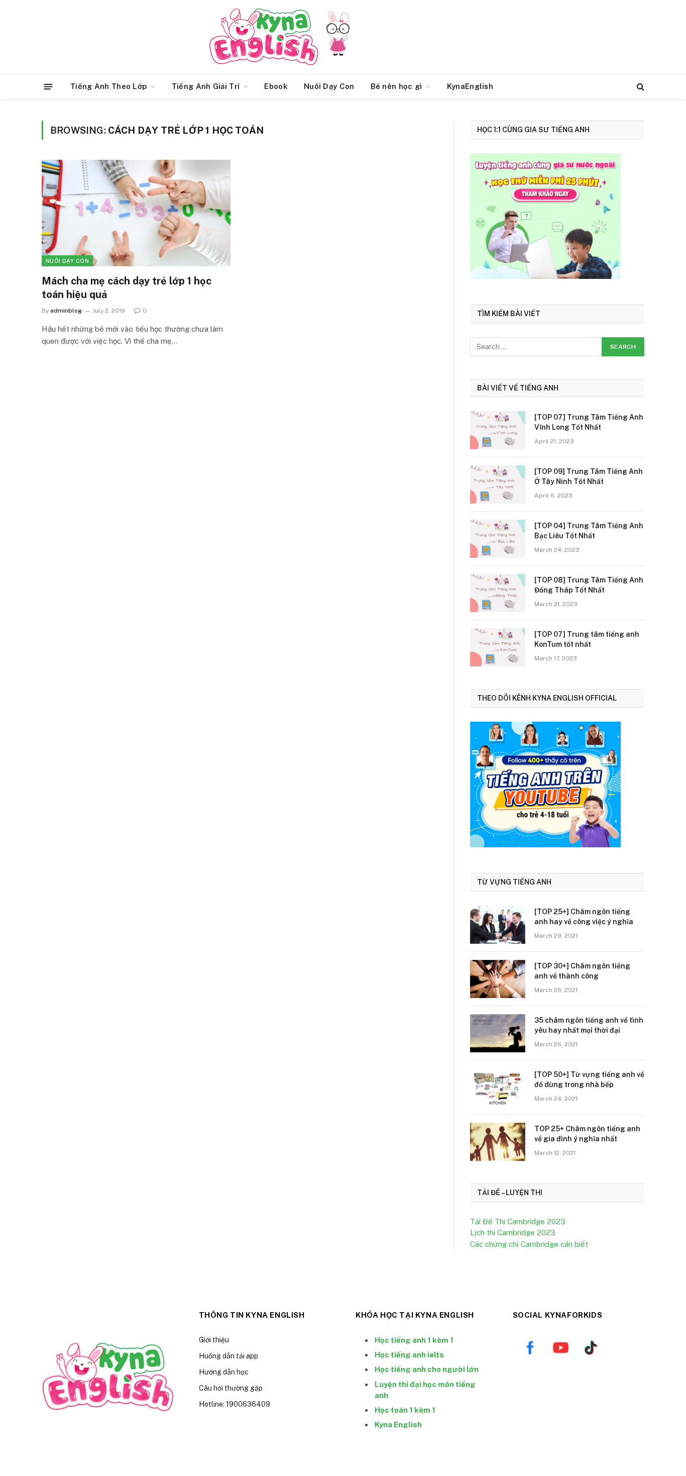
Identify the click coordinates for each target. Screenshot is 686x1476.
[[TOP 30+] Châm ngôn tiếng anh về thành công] (497, 979)
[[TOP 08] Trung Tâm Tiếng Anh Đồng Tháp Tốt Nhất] (497, 593)
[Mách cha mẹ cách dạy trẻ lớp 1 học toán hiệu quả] (136, 213)
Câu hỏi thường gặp (231, 1388)
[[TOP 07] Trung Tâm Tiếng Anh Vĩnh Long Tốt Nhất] (497, 430)
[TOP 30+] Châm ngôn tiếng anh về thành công (582, 971)
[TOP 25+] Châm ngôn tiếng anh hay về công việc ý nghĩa (583, 917)
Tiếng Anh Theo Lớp (108, 86)
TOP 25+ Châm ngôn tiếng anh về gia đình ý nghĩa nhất (587, 1134)
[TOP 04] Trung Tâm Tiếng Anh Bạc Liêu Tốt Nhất (588, 531)
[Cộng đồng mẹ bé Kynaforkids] (264, 36)
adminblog (66, 310)
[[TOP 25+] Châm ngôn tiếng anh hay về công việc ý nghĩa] (497, 925)
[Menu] (48, 86)
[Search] (639, 86)
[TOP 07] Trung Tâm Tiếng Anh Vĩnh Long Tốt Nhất (588, 422)
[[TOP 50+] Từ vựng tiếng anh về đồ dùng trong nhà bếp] (497, 1087)
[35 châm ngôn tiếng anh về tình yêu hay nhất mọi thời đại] (497, 1033)
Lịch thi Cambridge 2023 (512, 1232)
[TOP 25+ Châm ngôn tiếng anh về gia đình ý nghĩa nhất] (497, 1142)
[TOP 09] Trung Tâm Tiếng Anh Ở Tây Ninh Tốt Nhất (588, 476)
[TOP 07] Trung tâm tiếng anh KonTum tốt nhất (586, 639)
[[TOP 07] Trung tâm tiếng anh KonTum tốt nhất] (497, 647)
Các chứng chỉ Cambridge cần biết (529, 1244)
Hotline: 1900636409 (234, 1404)
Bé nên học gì (396, 86)
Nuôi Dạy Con (329, 86)
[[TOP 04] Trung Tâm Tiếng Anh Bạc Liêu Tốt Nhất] (497, 539)
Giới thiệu (214, 1340)
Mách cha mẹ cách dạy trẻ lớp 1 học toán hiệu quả (126, 288)
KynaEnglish (470, 86)
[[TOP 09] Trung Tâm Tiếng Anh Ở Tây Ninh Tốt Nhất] (497, 484)
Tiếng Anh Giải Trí (206, 86)
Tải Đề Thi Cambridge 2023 (517, 1221)
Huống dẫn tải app (228, 1356)
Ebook (276, 86)
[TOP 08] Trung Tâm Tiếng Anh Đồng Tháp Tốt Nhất (588, 585)
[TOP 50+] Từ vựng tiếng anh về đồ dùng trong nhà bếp (589, 1079)
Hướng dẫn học (224, 1372)
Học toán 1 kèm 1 (405, 1410)
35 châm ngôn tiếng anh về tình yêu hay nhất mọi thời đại (588, 1025)
